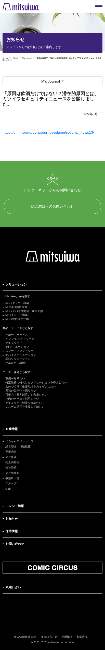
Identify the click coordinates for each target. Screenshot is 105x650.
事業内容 (11, 451)
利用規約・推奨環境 (74, 636)
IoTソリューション (17, 346)
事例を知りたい (15, 378)
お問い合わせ (15, 544)
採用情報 (12, 531)
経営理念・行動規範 (18, 446)
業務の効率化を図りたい (20, 390)
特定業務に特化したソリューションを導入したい (36, 382)
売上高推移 (12, 462)
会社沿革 (11, 467)
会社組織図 (12, 472)
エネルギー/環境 (15, 362)
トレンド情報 (15, 506)
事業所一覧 (12, 478)
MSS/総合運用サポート (19, 318)
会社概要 (11, 456)
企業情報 (12, 429)
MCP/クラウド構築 (17, 302)
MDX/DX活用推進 (16, 306)
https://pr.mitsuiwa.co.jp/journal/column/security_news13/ (48, 132)
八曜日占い (13, 587)
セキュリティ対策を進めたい (23, 402)
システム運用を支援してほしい (25, 406)
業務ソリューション (18, 358)
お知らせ (12, 518)
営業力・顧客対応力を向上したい (26, 394)
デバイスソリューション (20, 354)
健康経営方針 (49, 636)
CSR (8, 488)
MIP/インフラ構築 (16, 314)
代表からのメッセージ (19, 441)
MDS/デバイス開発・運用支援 (24, 311)
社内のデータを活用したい (22, 398)
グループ (11, 483)
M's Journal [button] (51, 81)
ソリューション (16, 284)
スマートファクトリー (19, 350)
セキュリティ (13, 342)
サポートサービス (16, 334)
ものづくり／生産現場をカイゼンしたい (30, 386)
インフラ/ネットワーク (19, 338)
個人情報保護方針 (25, 636)
